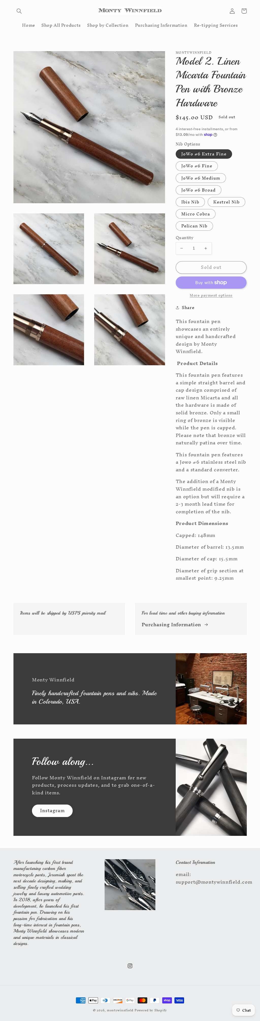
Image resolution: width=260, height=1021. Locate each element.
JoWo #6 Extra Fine (203, 154)
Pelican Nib (194, 226)
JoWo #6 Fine (197, 166)
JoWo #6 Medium (200, 178)
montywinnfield (120, 1010)
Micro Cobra (195, 214)
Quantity (184, 237)
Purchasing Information (171, 625)
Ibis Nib (190, 202)
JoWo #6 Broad (198, 190)
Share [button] (188, 307)
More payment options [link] (211, 295)
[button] (19, 11)
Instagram (52, 810)
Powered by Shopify (151, 1010)
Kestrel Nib (226, 202)
